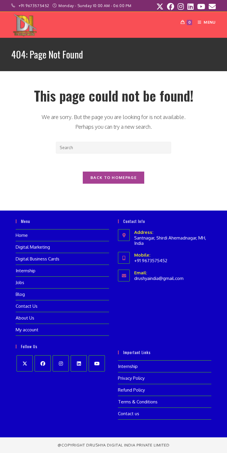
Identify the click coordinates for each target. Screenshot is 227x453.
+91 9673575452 (35, 5)
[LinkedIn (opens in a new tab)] (190, 6)
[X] (25, 363)
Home (22, 235)
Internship (25, 270)
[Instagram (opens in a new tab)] (181, 6)
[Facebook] (43, 363)
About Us (25, 318)
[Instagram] (61, 363)
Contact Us (27, 306)
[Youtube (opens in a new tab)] (201, 6)
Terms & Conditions (138, 402)
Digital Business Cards (37, 259)
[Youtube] (97, 363)
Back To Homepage (113, 177)
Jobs (20, 282)
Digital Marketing (33, 247)
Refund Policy (131, 390)
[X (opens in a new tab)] (160, 6)
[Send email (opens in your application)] (211, 6)
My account (27, 330)
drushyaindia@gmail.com (159, 278)
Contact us (128, 413)
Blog (20, 294)
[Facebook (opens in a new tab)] (170, 6)
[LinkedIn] (79, 363)
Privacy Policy (131, 378)
